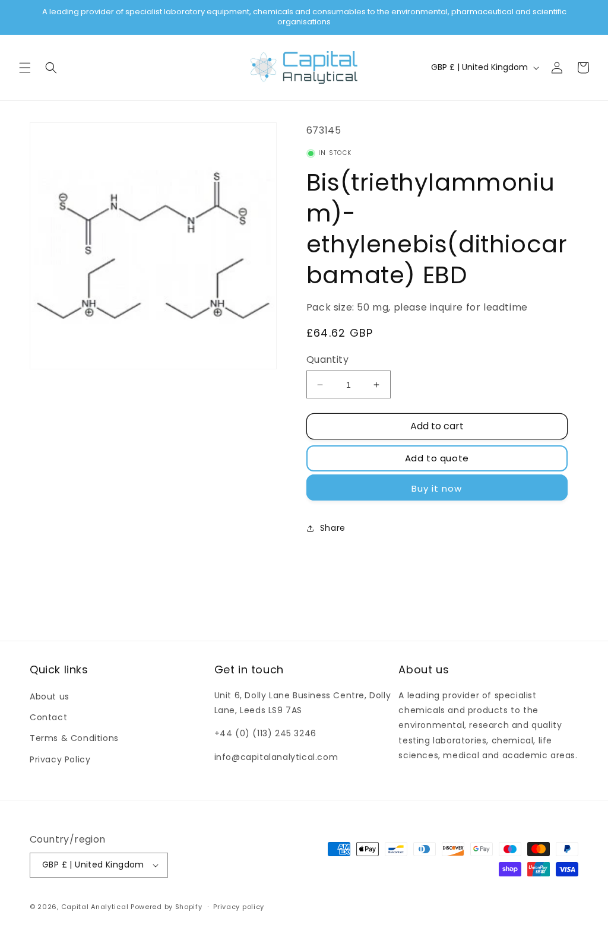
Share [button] (333, 528)
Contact (48, 717)
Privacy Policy (60, 759)
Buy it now (436, 488)
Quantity (327, 359)
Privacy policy (238, 906)
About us (49, 696)
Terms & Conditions (74, 738)
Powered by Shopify (166, 906)
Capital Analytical (95, 906)
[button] (25, 68)
